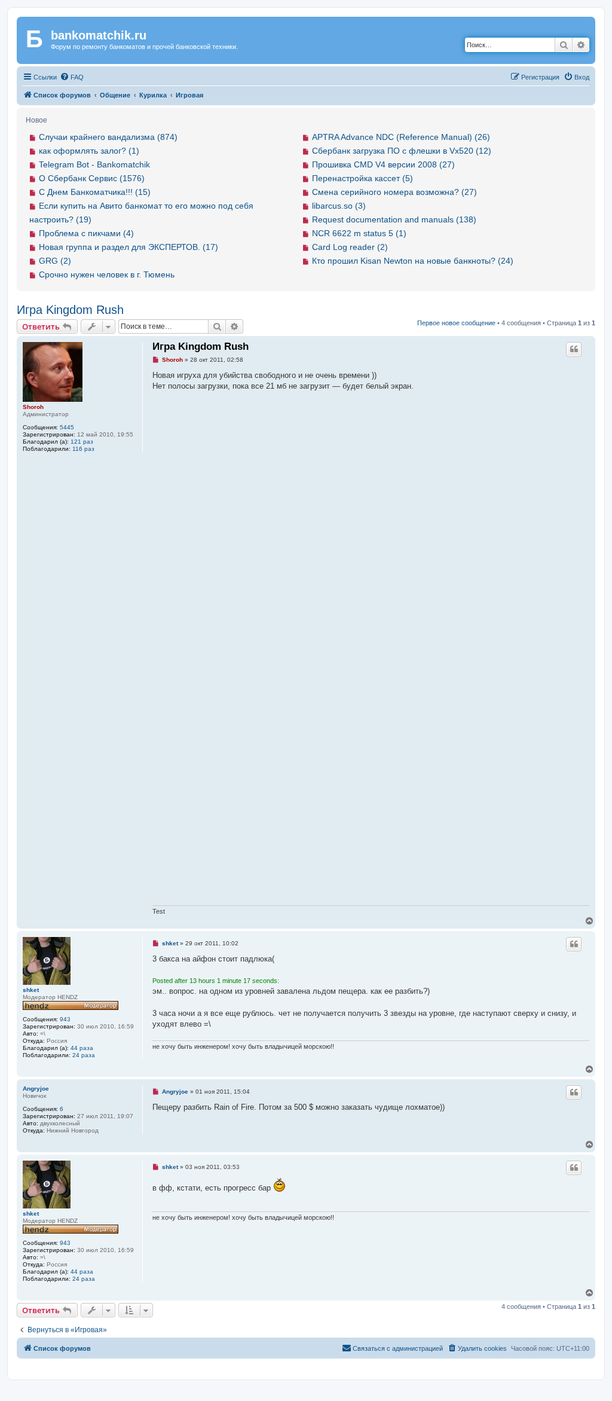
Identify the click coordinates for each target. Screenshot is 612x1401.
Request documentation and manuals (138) (394, 219)
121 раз (82, 441)
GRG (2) (55, 260)
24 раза (83, 1055)
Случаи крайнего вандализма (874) (108, 137)
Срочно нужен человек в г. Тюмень (107, 274)
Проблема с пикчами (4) (86, 233)
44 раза (82, 1048)
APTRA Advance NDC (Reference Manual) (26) (401, 137)
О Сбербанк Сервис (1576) (92, 178)
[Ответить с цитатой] (574, 349)
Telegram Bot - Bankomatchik (94, 164)
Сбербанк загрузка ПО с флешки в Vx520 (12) (401, 150)
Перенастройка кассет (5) (362, 178)
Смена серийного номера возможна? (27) (394, 192)
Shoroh (33, 407)
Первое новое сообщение (456, 322)
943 (65, 1019)
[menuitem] (72, 77)
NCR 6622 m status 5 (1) (359, 233)
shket (31, 990)
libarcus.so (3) (339, 205)
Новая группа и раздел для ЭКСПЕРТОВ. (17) (128, 247)
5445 (67, 427)
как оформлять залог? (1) (89, 150)
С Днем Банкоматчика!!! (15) (95, 192)
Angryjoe (36, 1088)
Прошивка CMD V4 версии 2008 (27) (383, 164)
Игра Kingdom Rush (70, 309)
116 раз (83, 448)
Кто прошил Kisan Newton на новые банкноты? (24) (412, 260)
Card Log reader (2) (350, 247)
